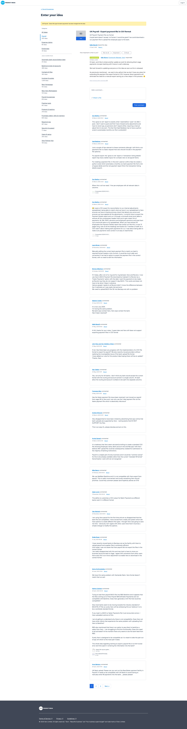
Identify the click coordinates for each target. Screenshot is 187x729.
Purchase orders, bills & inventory (53, 116)
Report (106, 118)
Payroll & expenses (48, 97)
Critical (127, 53)
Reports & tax (46, 122)
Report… (100, 47)
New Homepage (47, 84)
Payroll (44, 36)
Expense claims (47, 42)
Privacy (59, 718)
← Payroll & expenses (47, 9)
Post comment (139, 105)
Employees (45, 49)
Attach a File (97, 98)
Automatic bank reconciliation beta (53, 60)
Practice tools (46, 103)
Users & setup (46, 134)
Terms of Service (45, 718)
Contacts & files (47, 72)
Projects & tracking (48, 109)
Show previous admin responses (99, 80)
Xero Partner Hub (47, 141)
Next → (107, 686)
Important (117, 53)
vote (81, 38)
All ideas (45, 32)
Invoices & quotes (48, 78)
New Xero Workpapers (49, 91)
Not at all (107, 53)
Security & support (48, 128)
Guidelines (71, 718)
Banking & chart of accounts (51, 66)
